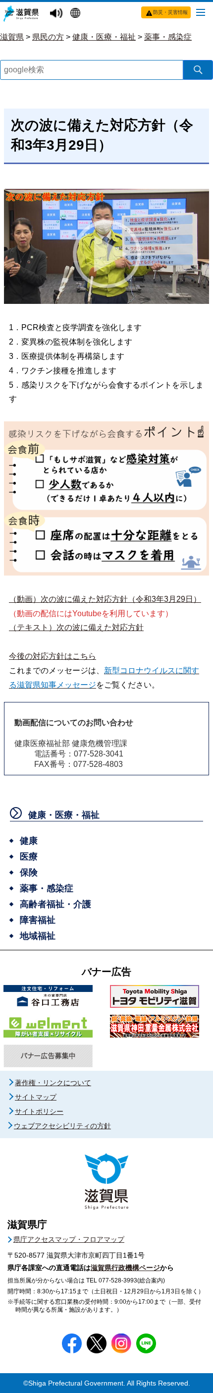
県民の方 (48, 37)
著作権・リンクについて (53, 1083)
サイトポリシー (39, 1111)
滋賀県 (12, 37)
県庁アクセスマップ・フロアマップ (68, 1239)
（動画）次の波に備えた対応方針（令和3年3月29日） (105, 599)
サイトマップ (35, 1097)
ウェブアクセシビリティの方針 (62, 1126)
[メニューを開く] (200, 12)
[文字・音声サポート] (57, 13)
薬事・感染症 (168, 37)
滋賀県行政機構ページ (125, 1268)
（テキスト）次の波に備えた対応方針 (76, 627)
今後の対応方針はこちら (52, 656)
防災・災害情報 (170, 12)
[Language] (76, 14)
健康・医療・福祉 (104, 37)
